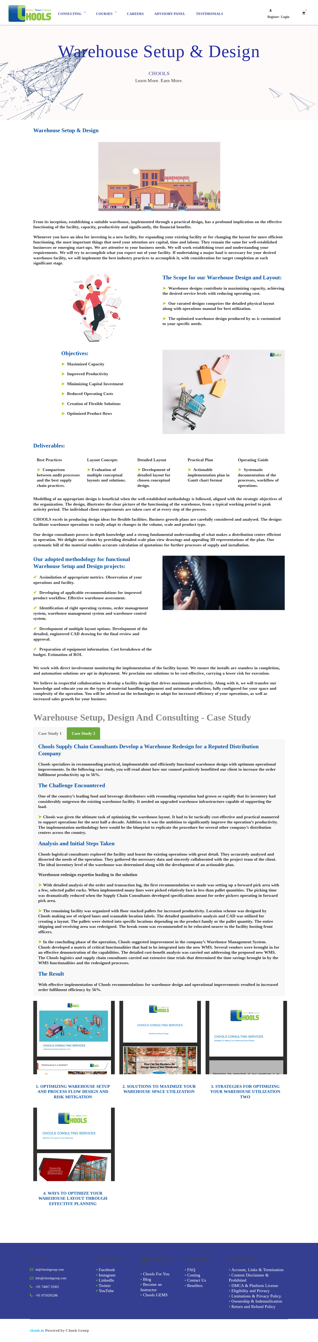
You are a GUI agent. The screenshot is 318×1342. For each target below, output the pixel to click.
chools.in (37, 1330)
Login (285, 17)
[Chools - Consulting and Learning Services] (32, 13)
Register (273, 17)
